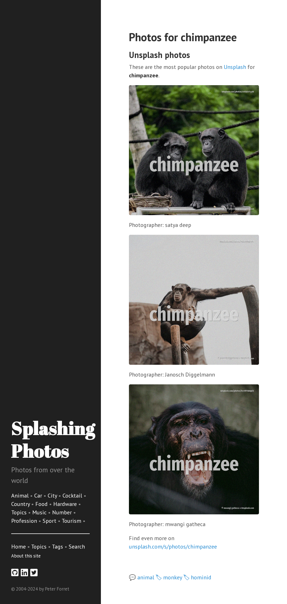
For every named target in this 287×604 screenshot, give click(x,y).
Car (38, 495)
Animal (20, 495)
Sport (50, 520)
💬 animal (141, 577)
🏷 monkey (169, 577)
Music (40, 512)
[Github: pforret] (14, 572)
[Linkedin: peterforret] (24, 572)
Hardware (65, 504)
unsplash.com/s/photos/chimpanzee (173, 546)
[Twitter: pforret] (34, 572)
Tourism (72, 520)
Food (42, 504)
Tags (57, 546)
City (53, 495)
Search (77, 546)
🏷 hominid (197, 577)
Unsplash (235, 67)
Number (62, 512)
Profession (24, 520)
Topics (19, 512)
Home (18, 546)
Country (21, 504)
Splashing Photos (53, 439)
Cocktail (73, 495)
